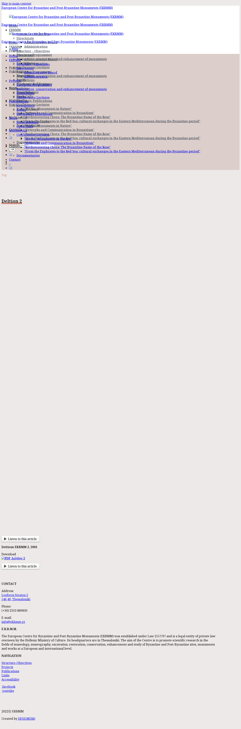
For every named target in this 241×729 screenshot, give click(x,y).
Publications (18, 101)
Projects (15, 68)
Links (5, 675)
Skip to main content (16, 4)
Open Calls (25, 126)
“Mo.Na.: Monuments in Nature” (48, 109)
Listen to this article (22, 539)
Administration (36, 46)
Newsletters (25, 106)
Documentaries (28, 155)
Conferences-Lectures (33, 97)
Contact (15, 146)
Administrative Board (40, 59)
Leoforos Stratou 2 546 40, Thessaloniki (16, 597)
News (13, 118)
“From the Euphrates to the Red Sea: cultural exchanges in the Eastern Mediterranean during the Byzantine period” (112, 121)
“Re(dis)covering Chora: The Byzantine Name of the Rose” (67, 117)
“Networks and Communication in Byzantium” (59, 113)
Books (21, 110)
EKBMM (15, 60)
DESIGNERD (26, 719)
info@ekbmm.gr (13, 622)
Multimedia (18, 117)
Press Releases (27, 109)
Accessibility (10, 679)
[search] (12, 149)
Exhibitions (25, 80)
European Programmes (34, 55)
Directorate (25, 38)
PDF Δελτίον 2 (15, 558)
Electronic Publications (34, 101)
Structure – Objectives (33, 51)
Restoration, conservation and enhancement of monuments (62, 59)
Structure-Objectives (17, 663)
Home (13, 56)
